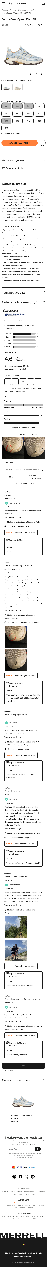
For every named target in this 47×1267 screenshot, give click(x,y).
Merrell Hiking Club (30, 1219)
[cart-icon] (43, 3)
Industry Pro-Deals (38, 1205)
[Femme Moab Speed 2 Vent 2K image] (23, 1099)
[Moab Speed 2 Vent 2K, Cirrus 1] (23, 51)
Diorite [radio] (17, 87)
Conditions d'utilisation (22, 1256)
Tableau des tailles (12, 133)
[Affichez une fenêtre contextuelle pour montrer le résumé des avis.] (41, 25)
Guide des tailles (19, 1207)
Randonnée (20, 1216)
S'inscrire (14, 1194)
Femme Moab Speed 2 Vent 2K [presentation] (19, 19)
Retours (12, 1191)
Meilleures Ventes (16, 1219)
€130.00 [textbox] (5, 25)
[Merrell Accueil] (23, 3)
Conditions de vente (21, 1155)
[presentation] (23, 1121)
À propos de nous (8, 1216)
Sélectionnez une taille (13, 102)
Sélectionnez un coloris (17, 81)
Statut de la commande (27, 1194)
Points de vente (10, 1205)
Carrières (30, 1207)
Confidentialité (20, 1253)
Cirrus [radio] (6, 87)
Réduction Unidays (23, 1205)
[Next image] (41, 74)
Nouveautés (41, 1216)
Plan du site (9, 1253)
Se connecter (40, 1191)
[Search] (10, 3)
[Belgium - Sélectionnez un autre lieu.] (24, 1244)
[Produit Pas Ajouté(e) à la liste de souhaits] (43, 143)
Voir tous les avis (10, 1070)
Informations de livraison (25, 1191)
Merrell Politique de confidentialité (23, 1157)
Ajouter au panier (19, 143)
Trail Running (30, 1216)
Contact (5, 1191)
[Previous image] (31, 74)
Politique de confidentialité (34, 1153)
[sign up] (38, 1149)
